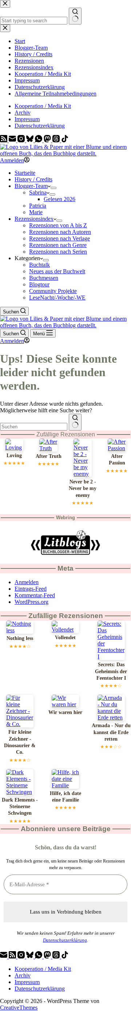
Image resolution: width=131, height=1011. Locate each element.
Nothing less (20, 638)
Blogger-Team (31, 186)
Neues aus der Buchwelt (57, 271)
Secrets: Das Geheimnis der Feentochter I (111, 671)
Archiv (23, 112)
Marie (36, 212)
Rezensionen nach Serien (58, 251)
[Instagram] (21, 140)
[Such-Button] (75, 422)
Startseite (25, 173)
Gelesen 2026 (59, 199)
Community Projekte (53, 291)
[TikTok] (64, 140)
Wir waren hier (65, 712)
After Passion (117, 460)
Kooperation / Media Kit (43, 106)
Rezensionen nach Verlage (59, 238)
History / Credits (33, 179)
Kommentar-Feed (35, 595)
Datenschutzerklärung (40, 126)
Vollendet (65, 637)
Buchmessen (43, 278)
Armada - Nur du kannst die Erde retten (111, 732)
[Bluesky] (30, 140)
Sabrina (38, 192)
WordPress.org (31, 602)
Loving (14, 455)
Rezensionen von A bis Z (58, 225)
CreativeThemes (18, 1007)
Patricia (37, 205)
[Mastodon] (48, 140)
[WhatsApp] (39, 140)
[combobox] (33, 427)
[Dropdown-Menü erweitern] (53, 188)
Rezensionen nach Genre (58, 245)
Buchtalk (39, 265)
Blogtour (39, 284)
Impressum (27, 119)
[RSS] (4, 140)
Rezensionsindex (34, 219)
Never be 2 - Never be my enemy (82, 488)
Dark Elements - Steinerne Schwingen (20, 806)
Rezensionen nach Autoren (60, 232)
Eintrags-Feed (31, 589)
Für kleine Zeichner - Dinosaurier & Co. (20, 742)
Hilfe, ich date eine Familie (65, 797)
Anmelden (27, 582)
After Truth (48, 456)
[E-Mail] (13, 140)
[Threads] (56, 140)
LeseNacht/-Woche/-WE (57, 297)
